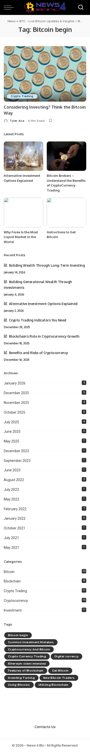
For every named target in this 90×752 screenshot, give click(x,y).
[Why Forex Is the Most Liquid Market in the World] (23, 212)
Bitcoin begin (18, 635)
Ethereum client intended (27, 663)
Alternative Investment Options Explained (43, 304)
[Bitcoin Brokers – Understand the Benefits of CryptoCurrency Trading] (66, 156)
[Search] (81, 7)
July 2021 (11, 538)
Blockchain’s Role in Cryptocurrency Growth (44, 336)
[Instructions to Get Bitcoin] (66, 212)
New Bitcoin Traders (59, 678)
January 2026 (15, 383)
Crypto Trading (22, 96)
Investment (13, 610)
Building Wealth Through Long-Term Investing (47, 265)
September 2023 (17, 461)
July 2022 (11, 490)
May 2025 (11, 441)
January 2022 (15, 518)
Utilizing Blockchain (53, 685)
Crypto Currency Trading (27, 656)
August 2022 (14, 480)
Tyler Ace (17, 121)
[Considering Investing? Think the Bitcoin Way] (45, 74)
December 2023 (16, 451)
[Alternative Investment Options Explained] (23, 156)
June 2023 (12, 470)
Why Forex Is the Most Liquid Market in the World (21, 237)
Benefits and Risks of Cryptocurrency (38, 353)
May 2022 (11, 499)
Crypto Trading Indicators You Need (37, 320)
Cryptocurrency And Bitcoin (29, 649)
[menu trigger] (10, 7)
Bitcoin (9, 572)
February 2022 (15, 509)
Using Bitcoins (19, 685)
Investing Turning (21, 678)
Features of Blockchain (26, 670)
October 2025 (14, 412)
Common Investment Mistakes (31, 642)
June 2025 (12, 432)
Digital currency (66, 656)
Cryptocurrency (16, 601)
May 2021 (11, 548)
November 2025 (16, 403)
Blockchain (12, 581)
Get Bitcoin (60, 670)
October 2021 (14, 528)
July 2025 (11, 422)
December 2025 (16, 393)
